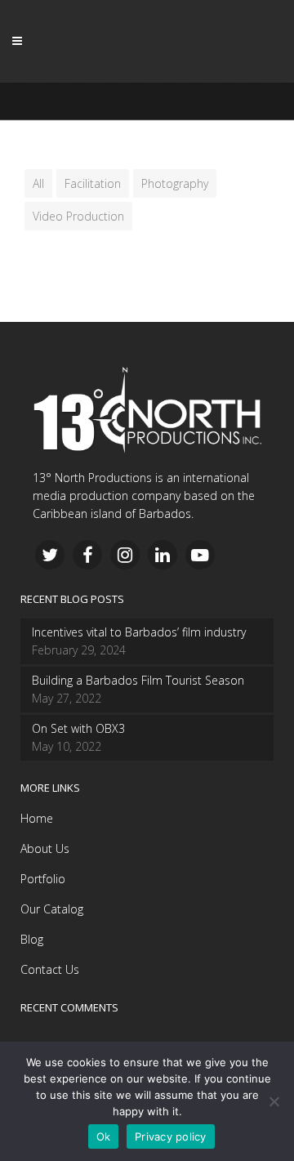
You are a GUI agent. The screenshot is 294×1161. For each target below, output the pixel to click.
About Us (44, 848)
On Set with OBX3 (78, 728)
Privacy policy (171, 1136)
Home (36, 818)
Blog (31, 939)
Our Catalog (51, 909)
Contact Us (49, 969)
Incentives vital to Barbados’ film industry (139, 632)
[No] (273, 1101)
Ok (103, 1136)
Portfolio (42, 878)
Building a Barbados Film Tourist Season (138, 680)
